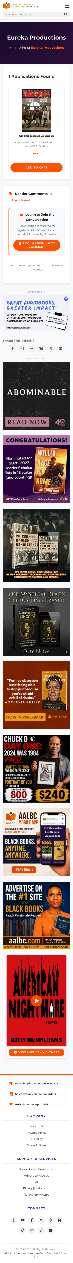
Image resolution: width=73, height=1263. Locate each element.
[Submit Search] (65, 14)
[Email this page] (60, 348)
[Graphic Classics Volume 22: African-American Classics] (36, 111)
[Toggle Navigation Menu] (67, 6)
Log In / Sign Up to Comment (38, 245)
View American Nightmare (38, 1052)
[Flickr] (50, 1230)
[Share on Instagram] (22, 348)
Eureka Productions (47, 47)
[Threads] (50, 1220)
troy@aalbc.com (38, 1188)
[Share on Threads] (31, 348)
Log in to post (21, 200)
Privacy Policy (36, 1132)
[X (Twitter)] (41, 1220)
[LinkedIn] (31, 1230)
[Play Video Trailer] (36, 1001)
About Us (36, 1126)
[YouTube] (22, 1220)
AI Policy (36, 1139)
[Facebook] (31, 1220)
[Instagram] (13, 1220)
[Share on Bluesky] (41, 348)
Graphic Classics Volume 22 (36, 135)
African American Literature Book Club (28, 1253)
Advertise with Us (36, 1175)
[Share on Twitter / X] (51, 348)
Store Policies (36, 1145)
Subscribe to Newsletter (36, 1169)
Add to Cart (36, 167)
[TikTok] (22, 1230)
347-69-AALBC (38, 1194)
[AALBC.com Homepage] (21, 5)
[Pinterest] (41, 1230)
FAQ (36, 1182)
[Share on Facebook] (12, 348)
